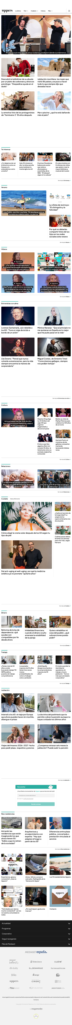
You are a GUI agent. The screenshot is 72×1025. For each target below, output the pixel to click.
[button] (18, 261)
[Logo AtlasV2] (13, 988)
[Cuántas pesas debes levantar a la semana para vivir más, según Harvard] (63, 530)
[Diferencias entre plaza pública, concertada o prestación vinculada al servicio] (60, 823)
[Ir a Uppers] (7, 10)
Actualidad (6, 923)
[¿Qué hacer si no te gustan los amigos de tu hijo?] (54, 478)
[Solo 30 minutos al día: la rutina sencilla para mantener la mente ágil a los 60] (26, 157)
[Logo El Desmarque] (36, 968)
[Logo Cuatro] (58, 961)
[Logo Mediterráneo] (58, 988)
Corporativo (7, 934)
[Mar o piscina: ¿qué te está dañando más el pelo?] (54, 100)
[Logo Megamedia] (37, 1009)
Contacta (36, 999)
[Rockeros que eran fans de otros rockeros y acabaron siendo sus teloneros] (36, 34)
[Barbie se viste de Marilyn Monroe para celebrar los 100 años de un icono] (63, 412)
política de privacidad (28, 798)
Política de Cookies (52, 997)
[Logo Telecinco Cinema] (36, 981)
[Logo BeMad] (58, 975)
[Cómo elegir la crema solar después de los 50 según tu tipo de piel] (26, 516)
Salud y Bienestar (15, 499)
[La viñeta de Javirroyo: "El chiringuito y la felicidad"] (60, 197)
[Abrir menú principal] (69, 11)
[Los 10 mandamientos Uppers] (60, 864)
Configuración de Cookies (40, 997)
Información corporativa (14, 997)
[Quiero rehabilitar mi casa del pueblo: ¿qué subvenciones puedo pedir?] (60, 622)
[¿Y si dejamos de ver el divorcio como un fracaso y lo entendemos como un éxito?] (8, 157)
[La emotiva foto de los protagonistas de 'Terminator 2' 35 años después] (17, 100)
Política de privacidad (27, 997)
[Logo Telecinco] (36, 961)
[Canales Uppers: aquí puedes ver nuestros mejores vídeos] (54, 261)
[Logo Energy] (36, 975)
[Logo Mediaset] (36, 953)
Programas (6, 928)
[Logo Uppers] (14, 981)
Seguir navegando (9, 939)
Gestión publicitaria (62, 997)
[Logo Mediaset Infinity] (13, 961)
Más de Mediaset (8, 944)
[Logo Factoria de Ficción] (58, 968)
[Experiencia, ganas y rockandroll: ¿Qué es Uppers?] (11, 864)
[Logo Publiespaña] (36, 988)
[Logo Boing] (13, 975)
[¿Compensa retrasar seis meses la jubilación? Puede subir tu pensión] (54, 733)
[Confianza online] (36, 1018)
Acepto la (26, 798)
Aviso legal (5, 997)
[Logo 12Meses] (58, 981)
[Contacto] (60, 896)
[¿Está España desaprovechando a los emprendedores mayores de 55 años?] (45, 660)
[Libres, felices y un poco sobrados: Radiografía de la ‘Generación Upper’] (35, 864)
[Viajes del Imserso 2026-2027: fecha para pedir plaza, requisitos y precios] (17, 733)
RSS (69, 997)
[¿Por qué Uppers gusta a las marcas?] (35, 896)
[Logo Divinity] (14, 968)
